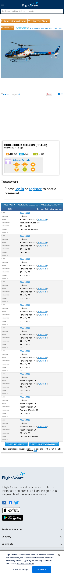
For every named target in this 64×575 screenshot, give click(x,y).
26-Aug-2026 (25, 213)
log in (19, 188)
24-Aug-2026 (25, 328)
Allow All (41, 569)
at (39, 154)
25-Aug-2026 (25, 259)
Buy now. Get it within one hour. (49, 209)
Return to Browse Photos (15, 21)
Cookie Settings (20, 569)
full (19, 94)
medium (6, 94)
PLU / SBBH (42, 220)
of (25, 154)
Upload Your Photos (39, 21)
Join (35, 451)
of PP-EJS (12, 154)
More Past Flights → (16, 444)
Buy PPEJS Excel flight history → (44, 444)
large (14, 94)
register (35, 188)
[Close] (59, 555)
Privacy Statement (25, 563)
